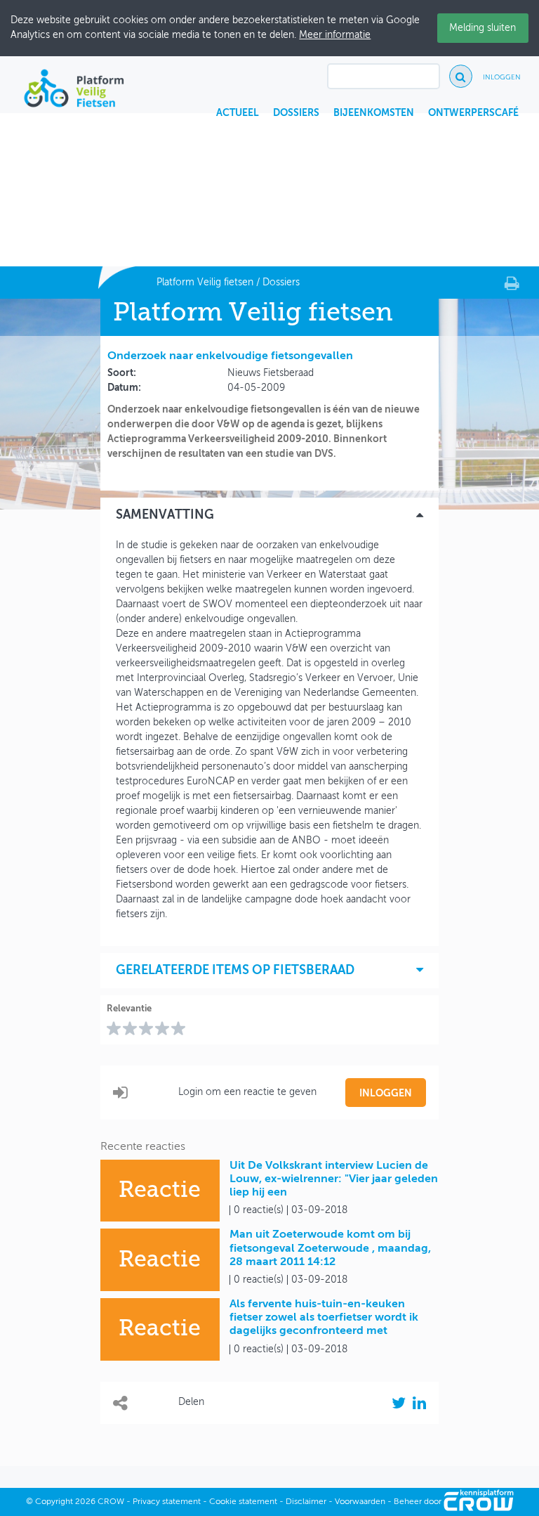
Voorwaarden (360, 1502)
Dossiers (296, 113)
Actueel (237, 113)
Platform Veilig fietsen (205, 282)
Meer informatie (335, 35)
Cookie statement (243, 1502)
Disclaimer (306, 1502)
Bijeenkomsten (373, 113)
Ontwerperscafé (473, 113)
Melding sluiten (482, 28)
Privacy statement (167, 1502)
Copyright (54, 1502)
